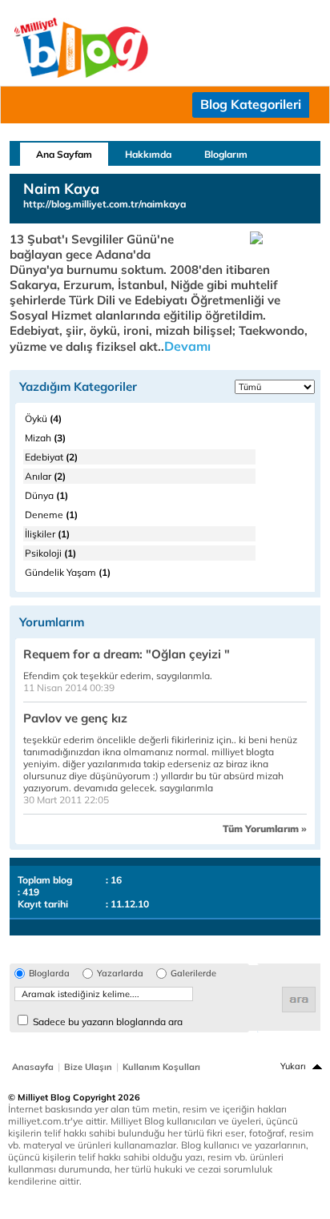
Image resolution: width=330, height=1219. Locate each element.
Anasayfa (33, 1066)
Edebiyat (51, 457)
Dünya (46, 495)
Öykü (43, 418)
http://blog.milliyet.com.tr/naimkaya (104, 204)
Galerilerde (193, 973)
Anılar (45, 476)
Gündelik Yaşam (68, 572)
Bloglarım (226, 154)
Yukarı (293, 1066)
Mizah (45, 438)
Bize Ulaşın (88, 1066)
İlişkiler (47, 534)
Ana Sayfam (64, 154)
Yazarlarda (120, 973)
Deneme (51, 515)
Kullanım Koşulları (161, 1066)
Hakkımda (148, 154)
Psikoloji (50, 553)
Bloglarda (49, 973)
